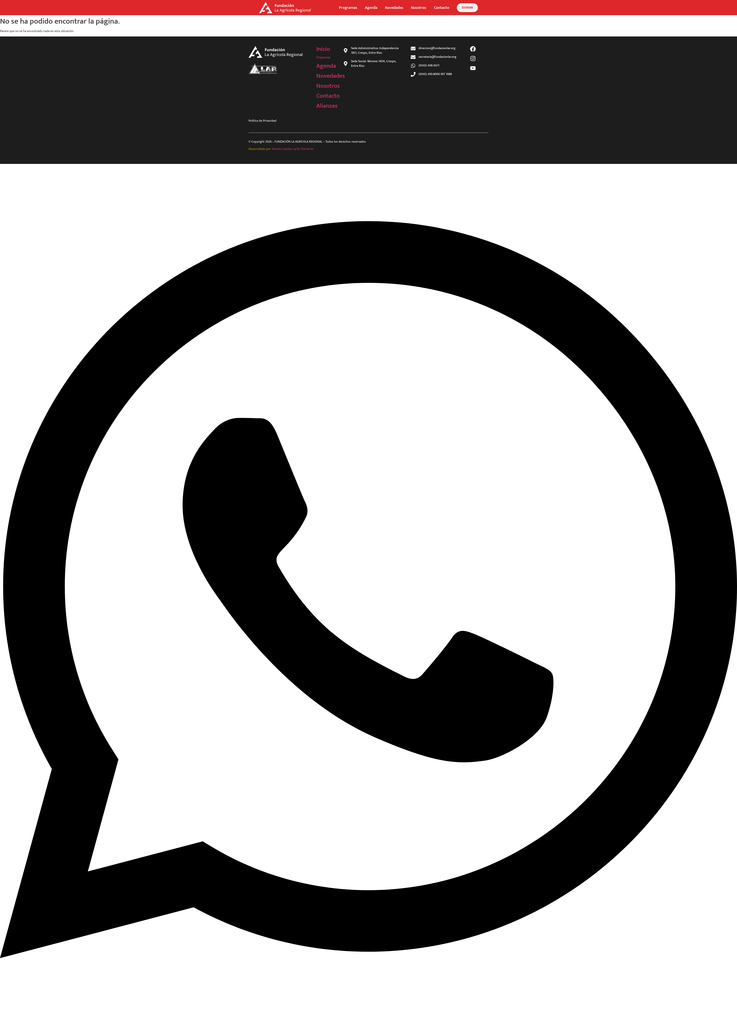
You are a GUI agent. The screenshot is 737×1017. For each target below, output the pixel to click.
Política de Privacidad (262, 120)
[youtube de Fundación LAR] (473, 68)
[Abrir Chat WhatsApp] (368, 1009)
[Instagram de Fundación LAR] (473, 58)
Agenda (371, 7)
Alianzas (326, 106)
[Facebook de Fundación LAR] (473, 49)
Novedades (394, 7)
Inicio (323, 49)
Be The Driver (305, 149)
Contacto (441, 7)
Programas (348, 7)
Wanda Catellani (282, 149)
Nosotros (418, 7)
